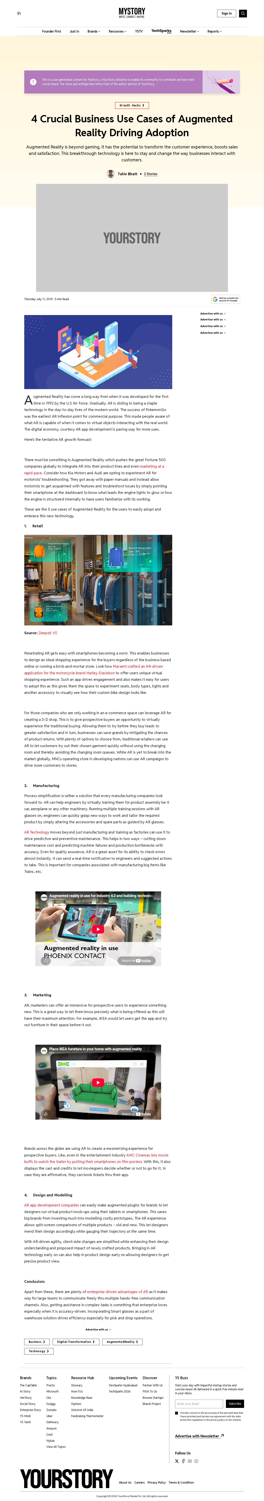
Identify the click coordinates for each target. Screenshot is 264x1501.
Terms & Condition (181, 1482)
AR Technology (36, 832)
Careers (139, 1482)
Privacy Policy (157, 1482)
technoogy (37, 1351)
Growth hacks (130, 105)
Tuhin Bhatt (128, 174)
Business (35, 1342)
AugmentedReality (121, 1342)
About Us (125, 1482)
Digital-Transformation (74, 1342)
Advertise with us (97, 1329)
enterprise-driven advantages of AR (117, 1291)
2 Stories (151, 174)
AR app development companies (51, 1205)
